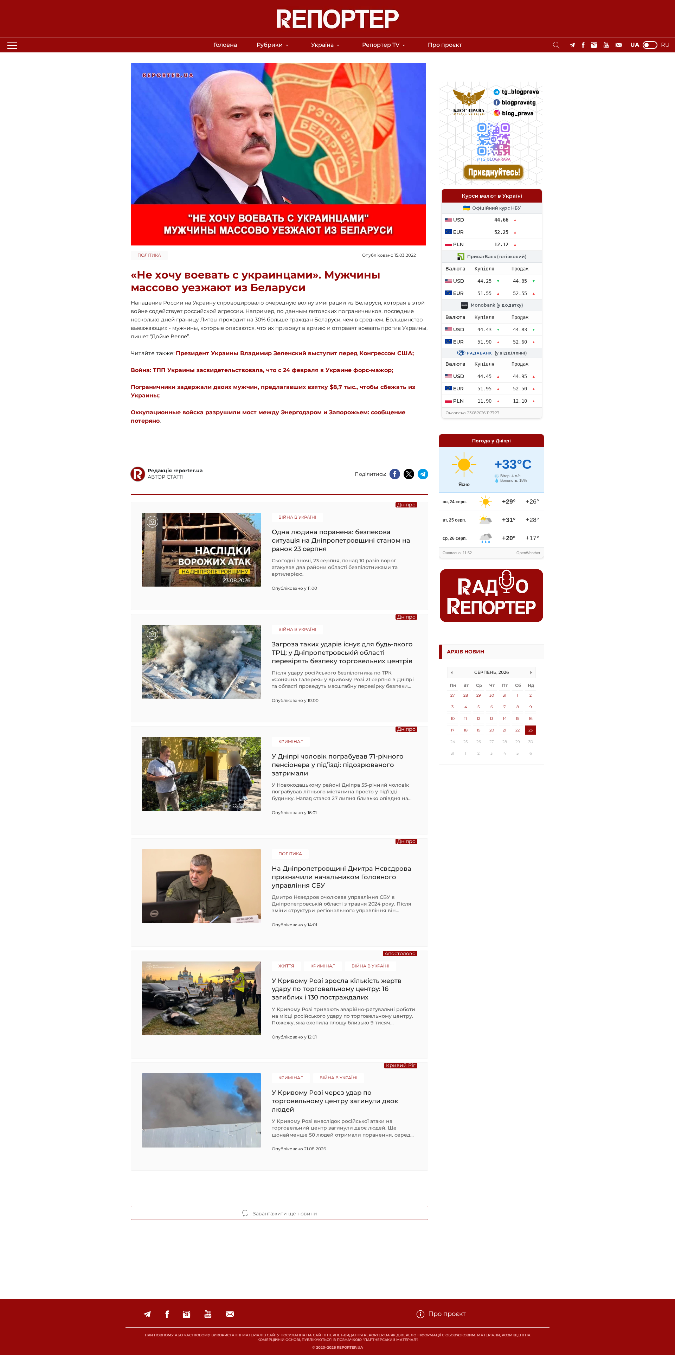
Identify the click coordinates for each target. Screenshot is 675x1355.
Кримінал (290, 741)
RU (665, 45)
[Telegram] (572, 45)
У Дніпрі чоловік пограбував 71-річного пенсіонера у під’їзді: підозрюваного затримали (338, 765)
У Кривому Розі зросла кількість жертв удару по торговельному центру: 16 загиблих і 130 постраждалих (336, 989)
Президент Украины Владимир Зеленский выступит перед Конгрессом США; (295, 353)
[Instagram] (594, 45)
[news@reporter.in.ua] (619, 45)
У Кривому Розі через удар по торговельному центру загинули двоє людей (335, 1101)
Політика (149, 255)
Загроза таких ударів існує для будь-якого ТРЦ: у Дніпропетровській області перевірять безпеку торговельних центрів (342, 652)
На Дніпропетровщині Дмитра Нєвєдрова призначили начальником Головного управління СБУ (341, 877)
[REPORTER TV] (606, 45)
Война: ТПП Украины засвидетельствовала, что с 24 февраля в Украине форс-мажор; (262, 370)
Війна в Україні (297, 517)
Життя (286, 966)
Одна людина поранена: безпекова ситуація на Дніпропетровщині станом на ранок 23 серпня (341, 540)
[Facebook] (583, 45)
